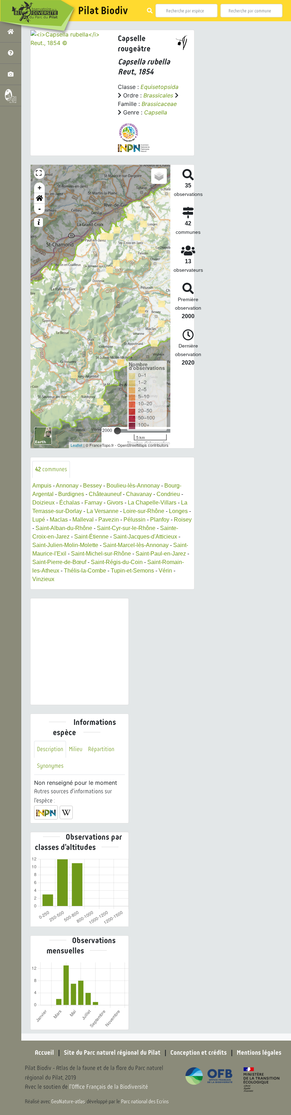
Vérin (165, 571)
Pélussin (134, 520)
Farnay (93, 503)
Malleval (83, 520)
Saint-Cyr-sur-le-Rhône (126, 528)
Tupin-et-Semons (132, 571)
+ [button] (40, 187)
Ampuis (41, 486)
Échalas (69, 503)
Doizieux (43, 503)
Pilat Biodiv (103, 10)
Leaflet (76, 445)
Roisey (183, 520)
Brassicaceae (159, 103)
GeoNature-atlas (68, 1101)
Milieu (75, 749)
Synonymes (50, 765)
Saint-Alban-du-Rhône (63, 528)
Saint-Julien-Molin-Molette (65, 545)
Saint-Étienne (91, 537)
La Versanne (103, 511)
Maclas (59, 520)
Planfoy (159, 520)
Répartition (101, 749)
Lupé (38, 520)
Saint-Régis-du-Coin (117, 562)
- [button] (40, 209)
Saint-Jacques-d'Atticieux (145, 537)
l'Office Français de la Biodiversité (108, 1086)
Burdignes (71, 494)
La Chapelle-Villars (152, 503)
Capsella (155, 112)
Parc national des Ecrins (145, 1101)
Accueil (44, 1053)
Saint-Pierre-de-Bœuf (59, 562)
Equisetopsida (160, 86)
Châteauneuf (105, 494)
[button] (39, 198)
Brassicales (158, 95)
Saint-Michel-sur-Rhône (101, 554)
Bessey (92, 486)
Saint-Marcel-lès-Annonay (136, 545)
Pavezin (108, 520)
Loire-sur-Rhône (143, 511)
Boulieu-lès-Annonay (133, 486)
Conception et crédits (198, 1053)
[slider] (117, 430)
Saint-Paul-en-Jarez (161, 554)
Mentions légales (259, 1053)
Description (50, 749)
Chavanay (139, 494)
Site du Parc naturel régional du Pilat (112, 1053)
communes (51, 469)
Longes (178, 511)
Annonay (67, 486)
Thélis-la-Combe (85, 571)
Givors (115, 503)
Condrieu (168, 494)
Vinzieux (43, 579)
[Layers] (159, 176)
